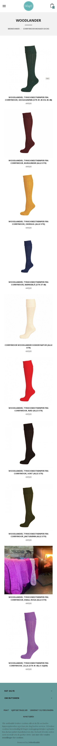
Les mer (35, 735)
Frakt (6, 710)
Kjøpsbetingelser (19, 710)
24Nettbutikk (34, 742)
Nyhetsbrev (28, 716)
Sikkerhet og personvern (41, 710)
